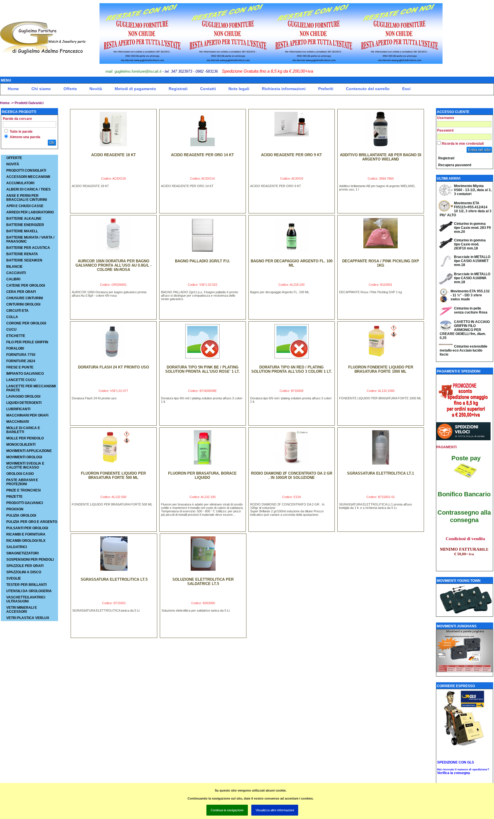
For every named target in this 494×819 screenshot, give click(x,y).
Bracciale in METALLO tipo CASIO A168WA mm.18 (472, 278)
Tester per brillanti (26, 585)
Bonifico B (453, 494)
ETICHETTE (15, 336)
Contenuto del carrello (368, 88)
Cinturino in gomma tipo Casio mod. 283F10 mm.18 (470, 244)
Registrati (178, 88)
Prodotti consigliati (26, 170)
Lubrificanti (18, 409)
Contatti (208, 88)
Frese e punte (19, 367)
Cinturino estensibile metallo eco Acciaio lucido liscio (463, 350)
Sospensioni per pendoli (30, 560)
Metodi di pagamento (135, 88)
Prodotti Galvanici (29, 103)
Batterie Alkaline (23, 219)
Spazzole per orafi (24, 566)
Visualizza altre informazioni (275, 810)
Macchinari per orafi (27, 415)
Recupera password (454, 165)
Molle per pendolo (25, 438)
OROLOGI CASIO (20, 474)
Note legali (238, 88)
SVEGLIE (13, 578)
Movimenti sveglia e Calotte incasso (25, 465)
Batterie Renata (22, 254)
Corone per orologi (26, 323)
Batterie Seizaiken (24, 260)
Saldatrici (16, 547)
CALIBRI (13, 279)
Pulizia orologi (21, 515)
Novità (95, 88)
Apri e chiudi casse (24, 206)
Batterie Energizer (25, 225)
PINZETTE (14, 497)
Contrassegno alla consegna (464, 516)
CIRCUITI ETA (17, 311)
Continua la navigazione (227, 810)
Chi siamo (41, 88)
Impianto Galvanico (25, 374)
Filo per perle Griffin (27, 342)
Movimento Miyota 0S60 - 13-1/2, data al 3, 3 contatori (472, 190)
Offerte (70, 88)
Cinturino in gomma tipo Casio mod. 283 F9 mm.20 (472, 228)
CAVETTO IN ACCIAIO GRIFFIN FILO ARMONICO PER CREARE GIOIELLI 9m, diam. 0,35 (465, 330)
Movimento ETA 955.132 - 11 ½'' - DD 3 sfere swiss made (470, 295)
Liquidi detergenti (23, 403)
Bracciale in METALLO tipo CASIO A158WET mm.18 (472, 261)
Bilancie (14, 267)
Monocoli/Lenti (20, 445)
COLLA (12, 317)
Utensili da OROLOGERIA (29, 591)
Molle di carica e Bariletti (23, 430)
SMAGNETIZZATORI (22, 553)
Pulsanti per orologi (27, 528)
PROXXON (14, 509)
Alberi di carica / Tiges (28, 189)
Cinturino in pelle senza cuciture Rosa (470, 310)
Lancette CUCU (21, 380)
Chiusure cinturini (24, 298)
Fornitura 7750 (20, 355)
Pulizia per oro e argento (31, 522)
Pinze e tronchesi (23, 490)
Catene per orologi (25, 285)
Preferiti (325, 88)
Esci (406, 88)
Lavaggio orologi (23, 396)
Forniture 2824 (20, 361)
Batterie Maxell (22, 231)
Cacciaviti (16, 273)
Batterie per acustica (28, 248)
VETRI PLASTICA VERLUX (27, 618)
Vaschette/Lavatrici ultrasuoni (25, 599)
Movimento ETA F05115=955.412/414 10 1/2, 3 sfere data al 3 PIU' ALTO (465, 209)
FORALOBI (15, 348)
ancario (480, 494)
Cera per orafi (21, 292)
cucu (11, 330)
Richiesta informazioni (284, 88)
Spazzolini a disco (23, 572)
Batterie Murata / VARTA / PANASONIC (30, 239)
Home (13, 88)
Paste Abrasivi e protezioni (22, 482)
